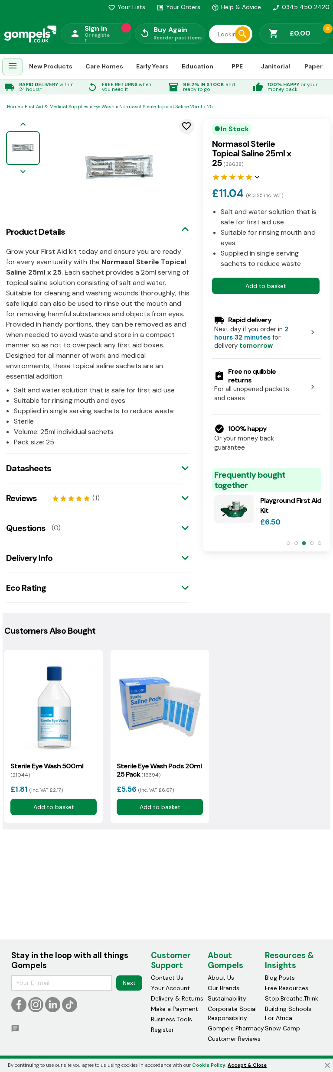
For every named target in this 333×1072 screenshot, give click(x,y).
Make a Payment (174, 1009)
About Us (221, 977)
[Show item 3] (304, 543)
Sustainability (227, 998)
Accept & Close (247, 1065)
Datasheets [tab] (28, 468)
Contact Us (167, 977)
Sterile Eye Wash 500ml (46, 770)
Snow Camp (282, 1028)
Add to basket (265, 286)
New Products (50, 66)
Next (129, 983)
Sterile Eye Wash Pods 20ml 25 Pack (159, 770)
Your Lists (126, 7)
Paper (313, 66)
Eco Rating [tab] (26, 587)
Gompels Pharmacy (236, 1028)
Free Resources (286, 988)
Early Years (152, 66)
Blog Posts (280, 977)
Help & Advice (236, 7)
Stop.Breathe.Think (291, 998)
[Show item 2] (296, 543)
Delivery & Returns (177, 998)
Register (162, 1029)
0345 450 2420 (301, 7)
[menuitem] (12, 66)
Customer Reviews (234, 1039)
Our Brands (223, 988)
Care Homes (104, 66)
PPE (237, 66)
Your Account (170, 988)
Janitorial (275, 66)
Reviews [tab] (21, 498)
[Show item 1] (288, 543)
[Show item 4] (311, 543)
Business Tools (171, 1019)
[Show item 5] (319, 543)
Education (197, 66)
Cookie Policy (208, 1065)
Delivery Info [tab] (29, 558)
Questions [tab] (26, 528)
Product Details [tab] (35, 231)
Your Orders (178, 7)
